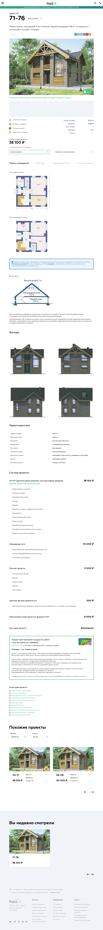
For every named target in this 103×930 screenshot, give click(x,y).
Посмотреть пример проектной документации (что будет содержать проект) (40, 98)
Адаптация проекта (81, 907)
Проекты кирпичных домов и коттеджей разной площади (43, 889)
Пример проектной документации (24, 484)
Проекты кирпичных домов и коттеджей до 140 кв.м (30, 892)
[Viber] (84, 34)
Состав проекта (85, 163)
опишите (51, 264)
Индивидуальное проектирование (80, 916)
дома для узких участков (21, 708)
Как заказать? (58, 907)
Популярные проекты (39, 916)
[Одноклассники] (90, 34)
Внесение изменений (81, 904)
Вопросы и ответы (59, 916)
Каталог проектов (38, 904)
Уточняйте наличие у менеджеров (20, 147)
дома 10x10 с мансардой (21, 691)
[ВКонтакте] (75, 34)
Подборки (17, 889)
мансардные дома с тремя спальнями (26, 695)
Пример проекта (38, 913)
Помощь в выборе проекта (80, 911)
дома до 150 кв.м (18, 705)
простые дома (17, 703)
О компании (57, 904)
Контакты (56, 919)
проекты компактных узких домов (25, 710)
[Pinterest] (87, 34)
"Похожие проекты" (20, 264)
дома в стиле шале (19, 693)
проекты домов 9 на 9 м (21, 715)
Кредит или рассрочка (82, 920)
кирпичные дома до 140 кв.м (22, 700)
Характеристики (61, 163)
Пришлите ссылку (18, 645)
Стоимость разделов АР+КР (19, 139)
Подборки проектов (39, 907)
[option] (30, 768)
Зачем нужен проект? (39, 910)
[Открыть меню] (2, 3)
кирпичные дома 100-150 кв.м (23, 698)
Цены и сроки (58, 910)
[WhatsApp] (78, 34)
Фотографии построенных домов (39, 920)
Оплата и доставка (59, 913)
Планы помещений (19, 163)
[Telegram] (81, 34)
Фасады (41, 163)
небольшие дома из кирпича (23, 712)
